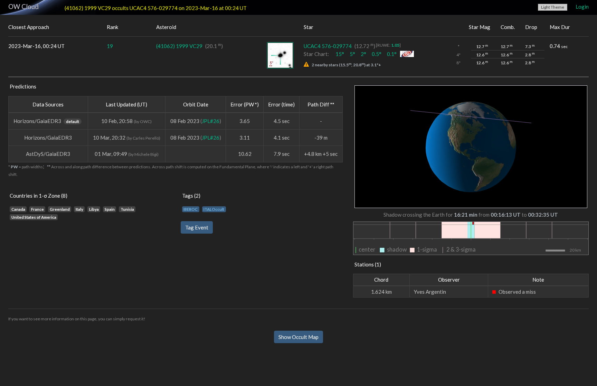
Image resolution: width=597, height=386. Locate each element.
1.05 (395, 45)
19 (110, 46)
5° (352, 54)
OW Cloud (23, 6)
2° (363, 54)
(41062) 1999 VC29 (179, 46)
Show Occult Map (298, 337)
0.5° (376, 54)
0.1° (392, 54)
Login (582, 6)
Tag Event (196, 227)
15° (339, 54)
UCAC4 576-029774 (328, 46)
